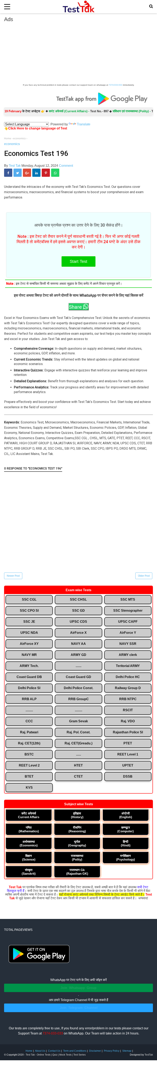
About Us (40, 1050)
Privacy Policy (111, 1050)
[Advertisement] (78, 54)
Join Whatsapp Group (78, 988)
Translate (83, 124)
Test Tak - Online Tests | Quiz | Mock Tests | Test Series (56, 1054)
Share (76, 307)
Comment (66, 165)
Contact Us (54, 1050)
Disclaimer (95, 1050)
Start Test (78, 261)
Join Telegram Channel (79, 1007)
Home (29, 1050)
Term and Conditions (74, 1050)
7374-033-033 (115, 85)
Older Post (144, 575)
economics (12, 144)
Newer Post (13, 575)
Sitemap (126, 1050)
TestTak (149, 1054)
